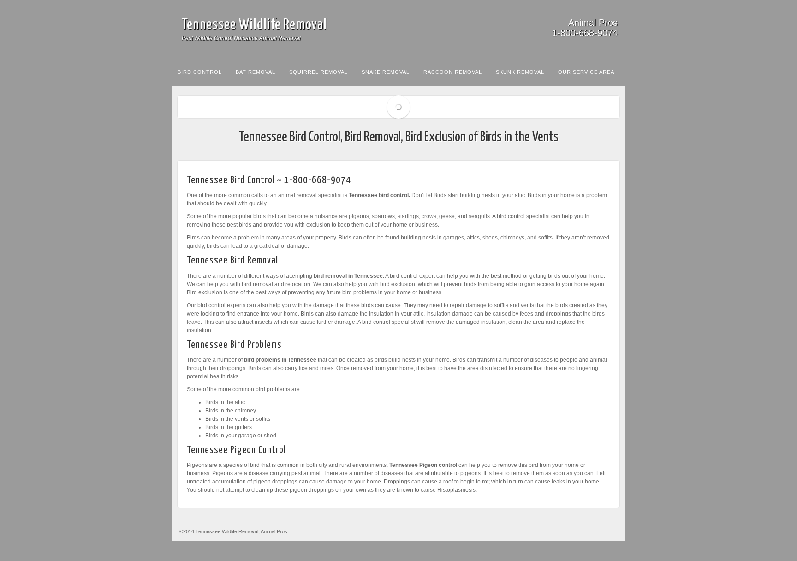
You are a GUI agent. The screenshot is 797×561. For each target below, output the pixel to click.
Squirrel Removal (318, 72)
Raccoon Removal (452, 72)
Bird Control (200, 72)
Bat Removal (255, 72)
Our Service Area (586, 72)
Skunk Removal (520, 72)
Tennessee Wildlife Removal (254, 25)
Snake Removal (386, 72)
